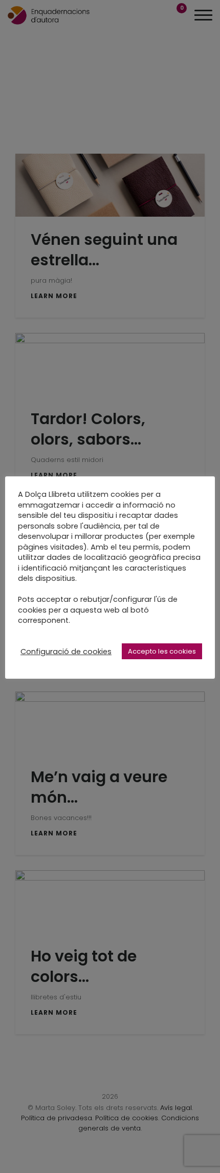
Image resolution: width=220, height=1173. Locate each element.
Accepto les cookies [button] (162, 651)
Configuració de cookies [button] (66, 651)
